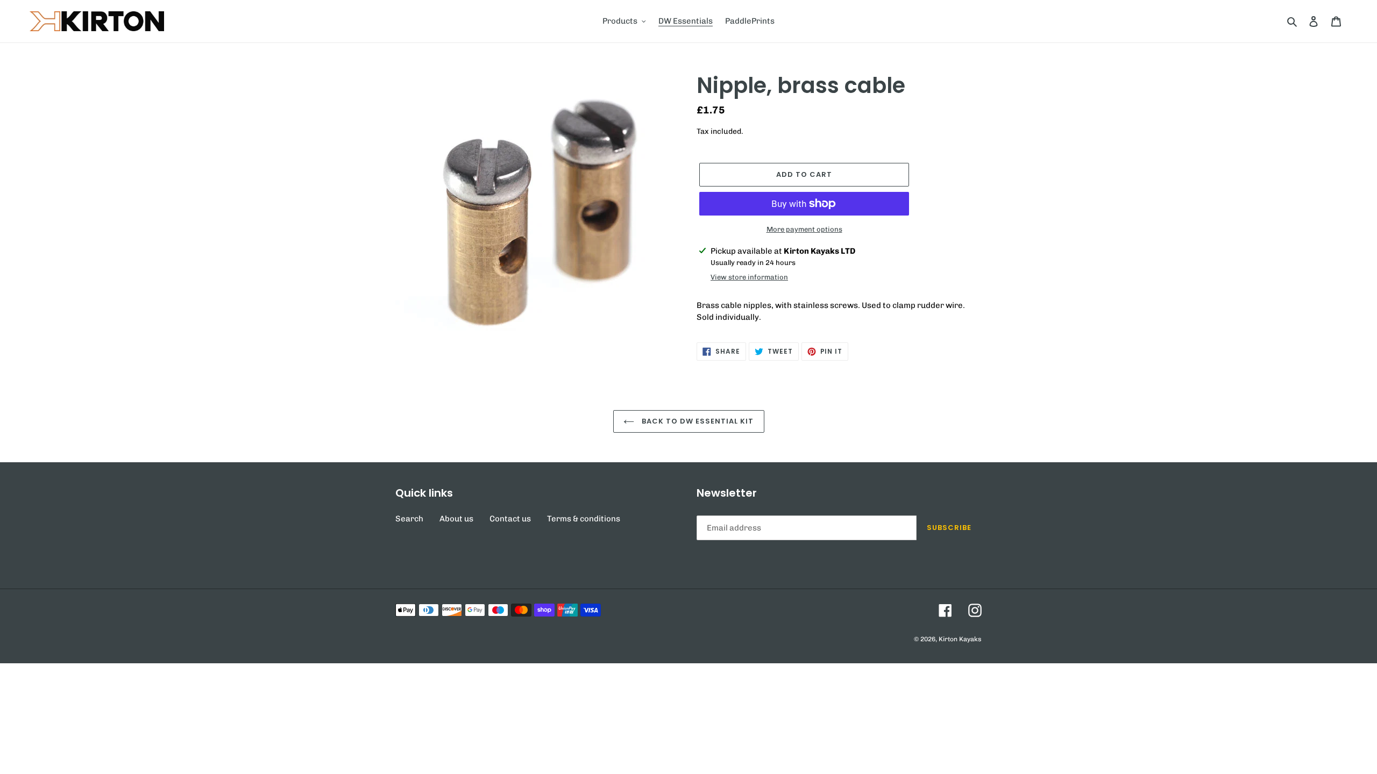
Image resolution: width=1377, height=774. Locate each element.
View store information (749, 277)
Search (409, 519)
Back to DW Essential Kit (697, 421)
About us (456, 519)
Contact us (510, 519)
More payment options (804, 229)
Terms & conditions (583, 519)
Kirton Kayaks (960, 639)
